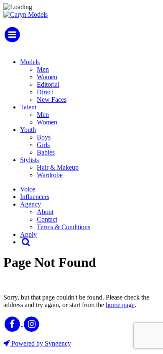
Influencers (34, 196)
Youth (28, 129)
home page (120, 304)
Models (30, 61)
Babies (46, 152)
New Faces (51, 99)
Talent (28, 107)
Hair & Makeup (58, 167)
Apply (28, 234)
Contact (47, 219)
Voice (27, 189)
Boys (44, 137)
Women (47, 76)
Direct (45, 92)
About (45, 211)
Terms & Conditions (63, 226)
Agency (30, 204)
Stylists (29, 159)
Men (43, 69)
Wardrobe (50, 174)
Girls (43, 144)
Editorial (48, 84)
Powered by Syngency (40, 343)
